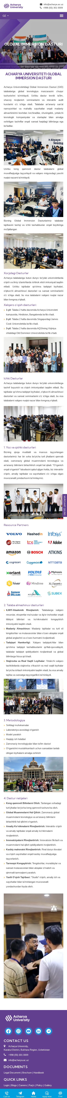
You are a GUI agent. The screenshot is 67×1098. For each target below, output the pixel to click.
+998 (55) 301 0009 (53, 7)
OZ (5, 16)
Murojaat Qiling (64, 505)
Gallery (48, 1085)
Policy (39, 1085)
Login (6, 1085)
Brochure (27, 1072)
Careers (23, 1085)
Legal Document (12, 1072)
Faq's (31, 1085)
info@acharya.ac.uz (53, 4)
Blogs (14, 1085)
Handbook (39, 1072)
